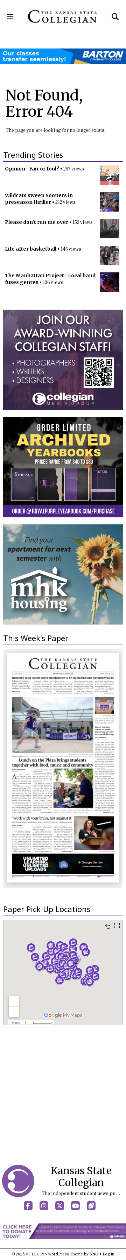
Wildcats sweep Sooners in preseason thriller (39, 198)
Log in (108, 1254)
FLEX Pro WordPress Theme (56, 1254)
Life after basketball (30, 249)
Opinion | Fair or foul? (32, 169)
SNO (94, 1254)
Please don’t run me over (36, 222)
